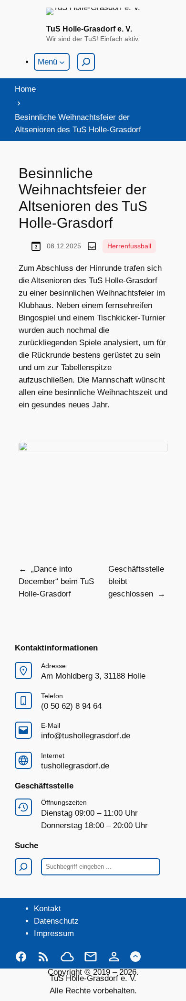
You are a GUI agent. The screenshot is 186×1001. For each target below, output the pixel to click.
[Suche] (86, 62)
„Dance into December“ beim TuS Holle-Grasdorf (56, 581)
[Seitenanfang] (135, 956)
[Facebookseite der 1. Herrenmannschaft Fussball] (21, 956)
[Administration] (114, 956)
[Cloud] (67, 956)
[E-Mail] (90, 956)
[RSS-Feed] (43, 956)
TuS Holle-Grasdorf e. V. (89, 28)
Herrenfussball (129, 246)
